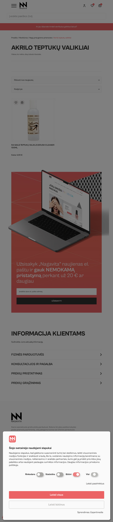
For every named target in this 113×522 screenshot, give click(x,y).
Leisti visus (56, 494)
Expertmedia (96, 512)
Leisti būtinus (56, 504)
